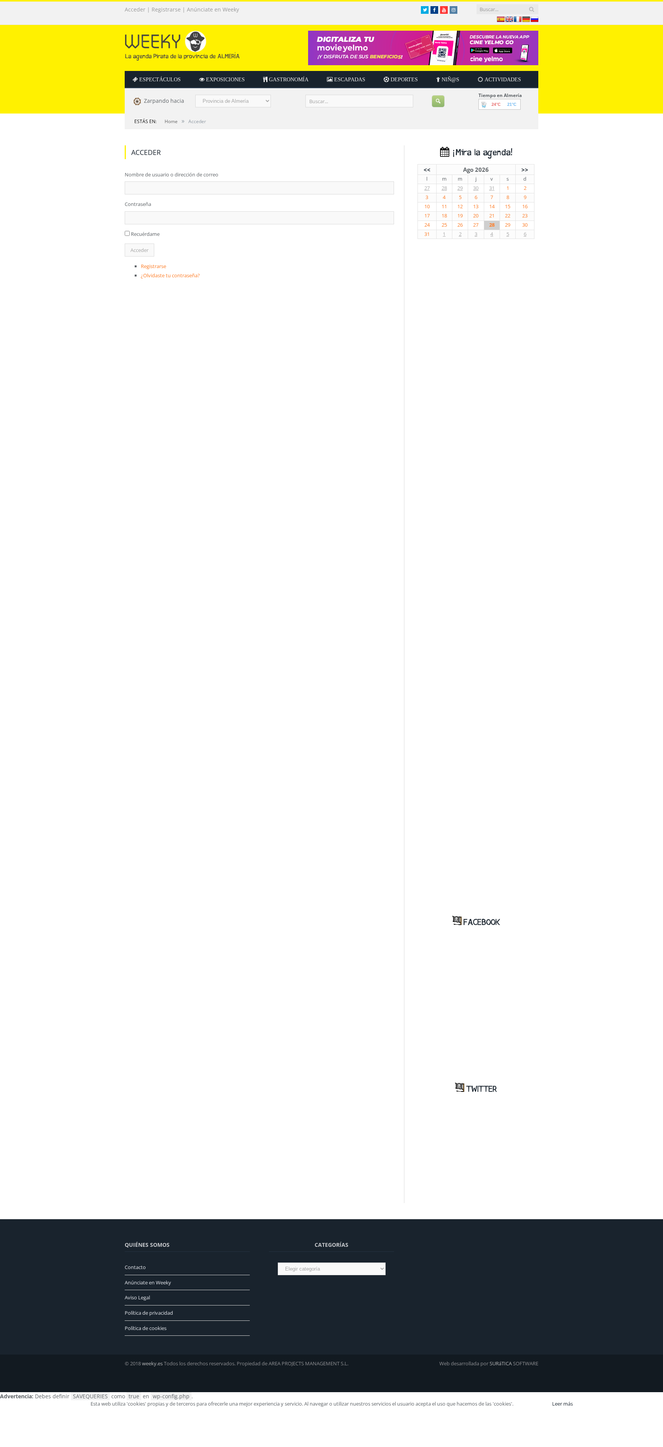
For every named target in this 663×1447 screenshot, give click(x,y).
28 (444, 188)
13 (475, 206)
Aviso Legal (137, 1297)
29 (460, 188)
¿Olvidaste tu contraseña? (170, 275)
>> (524, 169)
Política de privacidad (149, 1312)
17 (427, 215)
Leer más (562, 1403)
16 (525, 206)
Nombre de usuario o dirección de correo (171, 174)
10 (427, 206)
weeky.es (152, 1363)
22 (507, 215)
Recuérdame (145, 233)
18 (444, 215)
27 (427, 188)
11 (444, 206)
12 (460, 206)
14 (492, 206)
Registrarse (166, 9)
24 (427, 225)
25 (444, 225)
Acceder (135, 9)
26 (460, 225)
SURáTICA (501, 1363)
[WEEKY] (182, 44)
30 (475, 188)
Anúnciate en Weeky (213, 9)
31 (492, 188)
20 (475, 215)
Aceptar (532, 1403)
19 (460, 215)
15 (507, 206)
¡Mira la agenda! (480, 153)
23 (525, 215)
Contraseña (138, 204)
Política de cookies (146, 1328)
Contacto (135, 1267)
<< (427, 169)
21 (492, 215)
